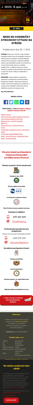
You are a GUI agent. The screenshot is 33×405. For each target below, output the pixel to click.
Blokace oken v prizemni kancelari (12, 121)
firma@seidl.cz (19, 221)
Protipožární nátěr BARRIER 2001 (12, 134)
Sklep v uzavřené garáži (8, 138)
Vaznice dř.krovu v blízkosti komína (12, 125)
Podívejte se (10, 332)
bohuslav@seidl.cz (19, 242)
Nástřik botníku (6, 114)
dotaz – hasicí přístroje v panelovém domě (14, 136)
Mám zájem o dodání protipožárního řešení (14, 300)
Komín (3, 127)
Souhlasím (11, 400)
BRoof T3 (4, 123)
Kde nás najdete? (2, 1)
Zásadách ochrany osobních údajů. (12, 392)
